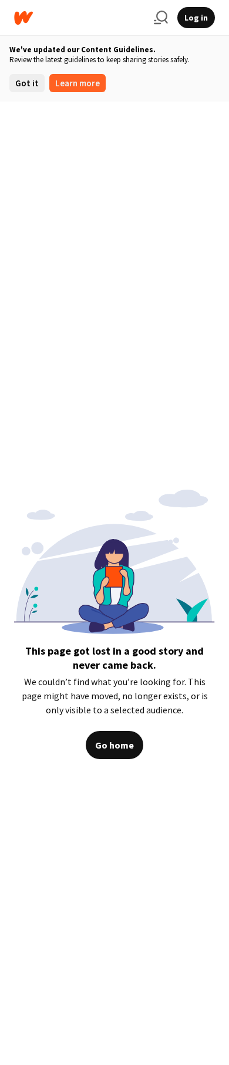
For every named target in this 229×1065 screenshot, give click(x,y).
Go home (114, 745)
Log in (196, 17)
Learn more (77, 83)
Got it (27, 83)
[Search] (161, 18)
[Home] (79, 18)
